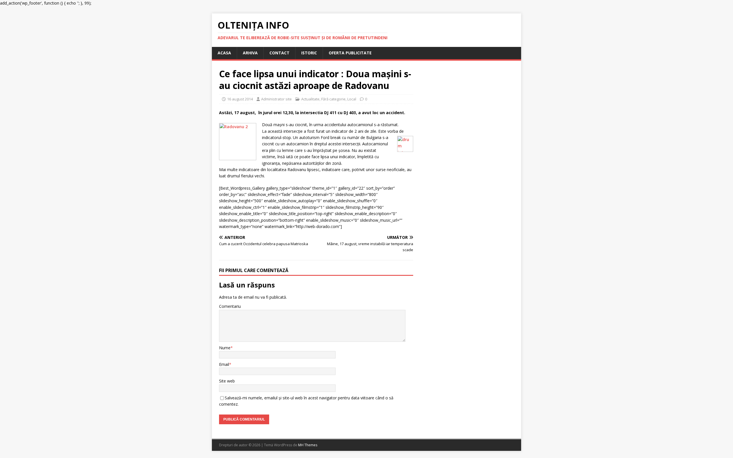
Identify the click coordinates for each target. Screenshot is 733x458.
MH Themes (307, 445)
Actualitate (310, 99)
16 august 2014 (240, 99)
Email (224, 364)
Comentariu (230, 306)
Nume (224, 347)
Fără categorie (333, 99)
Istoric (309, 52)
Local (351, 99)
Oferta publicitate (350, 52)
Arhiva (250, 52)
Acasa (224, 52)
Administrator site (276, 99)
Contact (279, 52)
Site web (227, 381)
